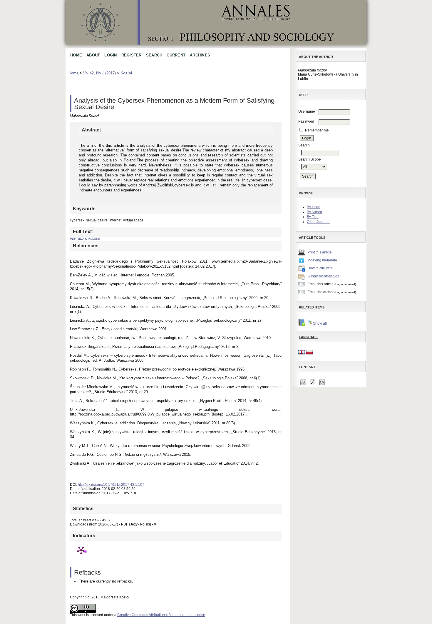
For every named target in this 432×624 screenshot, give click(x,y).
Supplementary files (323, 276)
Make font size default (313, 381)
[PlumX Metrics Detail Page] (81, 550)
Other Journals (318, 222)
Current (176, 55)
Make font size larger (322, 381)
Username (306, 111)
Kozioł (126, 73)
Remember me (317, 130)
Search (154, 55)
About (93, 55)
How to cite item (320, 268)
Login (110, 55)
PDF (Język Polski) (85, 238)
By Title (313, 217)
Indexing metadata (322, 260)
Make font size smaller (303, 381)
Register (131, 55)
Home (76, 55)
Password (306, 121)
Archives (200, 55)
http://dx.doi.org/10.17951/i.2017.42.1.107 (111, 485)
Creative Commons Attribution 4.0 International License (161, 615)
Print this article (319, 252)
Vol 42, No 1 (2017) (99, 73)
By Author (314, 212)
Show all (319, 323)
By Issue (313, 207)
